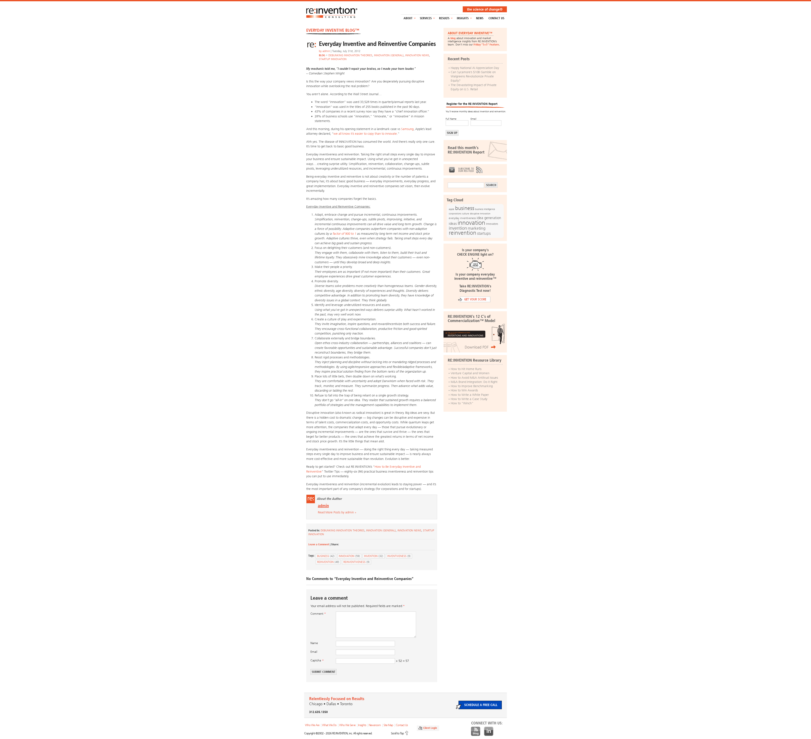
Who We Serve (347, 725)
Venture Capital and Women (470, 373)
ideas (453, 224)
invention (373, 556)
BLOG (322, 55)
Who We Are (312, 725)
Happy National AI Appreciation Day (475, 68)
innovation (349, 556)
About (408, 18)
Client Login (430, 727)
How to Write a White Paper (470, 395)
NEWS (479, 18)
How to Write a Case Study (469, 399)
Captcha (315, 660)
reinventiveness (356, 562)
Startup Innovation (333, 59)
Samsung (407, 129)
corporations (455, 213)
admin (326, 51)
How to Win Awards (464, 390)
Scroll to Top (397, 733)
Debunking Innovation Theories (350, 55)
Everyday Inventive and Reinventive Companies (377, 44)
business (326, 556)
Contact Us (496, 18)
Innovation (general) (389, 55)
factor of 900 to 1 (344, 234)
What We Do (329, 725)
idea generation (489, 218)
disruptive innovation (480, 213)
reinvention (328, 562)
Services (426, 18)
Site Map (388, 725)
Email (313, 652)
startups (484, 233)
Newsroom (375, 725)
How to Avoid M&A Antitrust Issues (474, 378)
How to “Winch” (462, 403)
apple (451, 209)
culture (465, 213)
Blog (475, 731)
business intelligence (485, 209)
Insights (463, 18)
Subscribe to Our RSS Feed (470, 170)
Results (444, 18)
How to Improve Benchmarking (472, 386)
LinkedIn (452, 170)
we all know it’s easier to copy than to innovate (365, 134)
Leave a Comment (318, 544)
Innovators (492, 223)
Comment (318, 614)
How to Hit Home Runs (466, 369)
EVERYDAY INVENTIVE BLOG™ (332, 30)
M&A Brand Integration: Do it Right (474, 382)
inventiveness (399, 556)
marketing (477, 228)
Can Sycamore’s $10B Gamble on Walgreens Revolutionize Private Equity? (473, 76)
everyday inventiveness (462, 218)
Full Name (451, 118)
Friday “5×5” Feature (486, 44)
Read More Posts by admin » (337, 512)
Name (314, 643)
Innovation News (417, 55)
